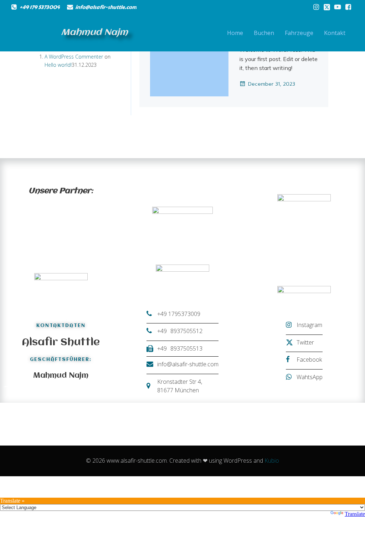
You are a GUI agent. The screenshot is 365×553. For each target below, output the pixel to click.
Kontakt (334, 33)
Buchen (264, 33)
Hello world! (58, 64)
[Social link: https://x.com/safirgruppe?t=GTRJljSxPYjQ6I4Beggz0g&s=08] (327, 7)
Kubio (271, 460)
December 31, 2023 (271, 84)
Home (235, 33)
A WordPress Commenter (74, 56)
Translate (355, 514)
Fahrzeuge (299, 33)
